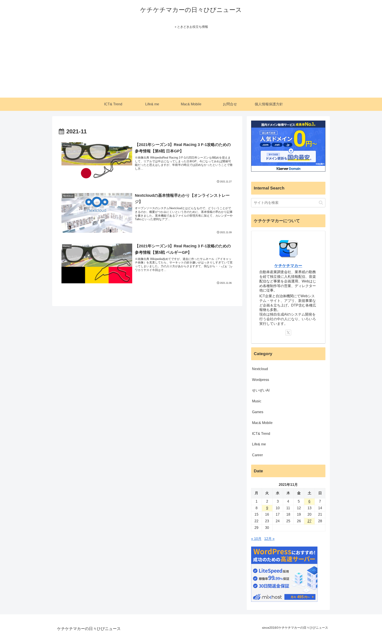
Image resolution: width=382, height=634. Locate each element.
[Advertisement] (191, 64)
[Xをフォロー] (288, 332)
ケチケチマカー (288, 265)
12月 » (269, 539)
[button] (321, 202)
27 (309, 521)
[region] (57, 602)
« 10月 (256, 539)
